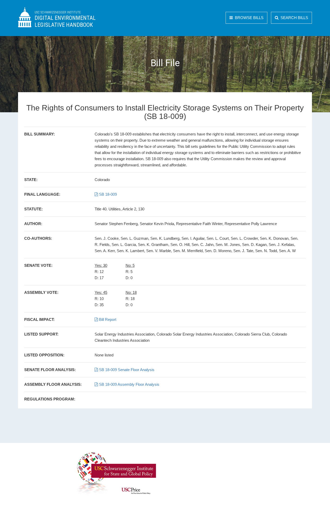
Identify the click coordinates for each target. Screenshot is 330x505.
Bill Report (107, 319)
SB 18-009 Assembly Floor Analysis (128, 384)
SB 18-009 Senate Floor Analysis (126, 369)
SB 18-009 (107, 194)
